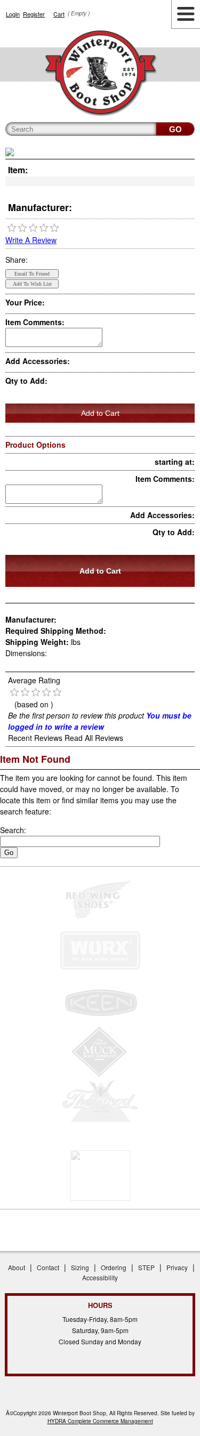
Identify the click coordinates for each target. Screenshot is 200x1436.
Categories (185, 14)
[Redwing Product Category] (100, 900)
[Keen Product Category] (100, 1001)
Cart (59, 14)
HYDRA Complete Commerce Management (100, 1421)
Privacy (177, 1267)
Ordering (113, 1267)
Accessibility (100, 1277)
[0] (12, 228)
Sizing (80, 1267)
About (16, 1267)
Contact (48, 1267)
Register (34, 14)
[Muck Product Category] (100, 1052)
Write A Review (31, 240)
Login (13, 14)
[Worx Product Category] (100, 950)
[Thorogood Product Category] (100, 1102)
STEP (146, 1267)
